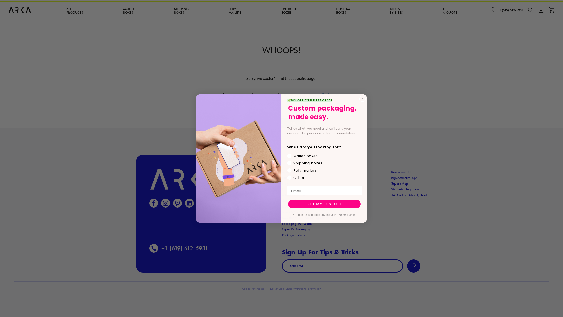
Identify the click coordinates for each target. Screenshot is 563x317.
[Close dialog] (362, 98)
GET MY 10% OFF (324, 204)
